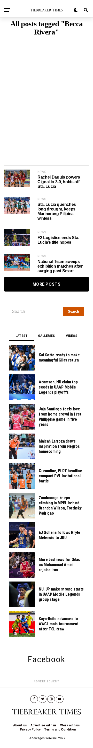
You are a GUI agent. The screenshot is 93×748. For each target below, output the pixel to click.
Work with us (70, 725)
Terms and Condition (60, 729)
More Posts (46, 284)
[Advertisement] (46, 93)
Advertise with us (43, 725)
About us (20, 725)
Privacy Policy (30, 729)
